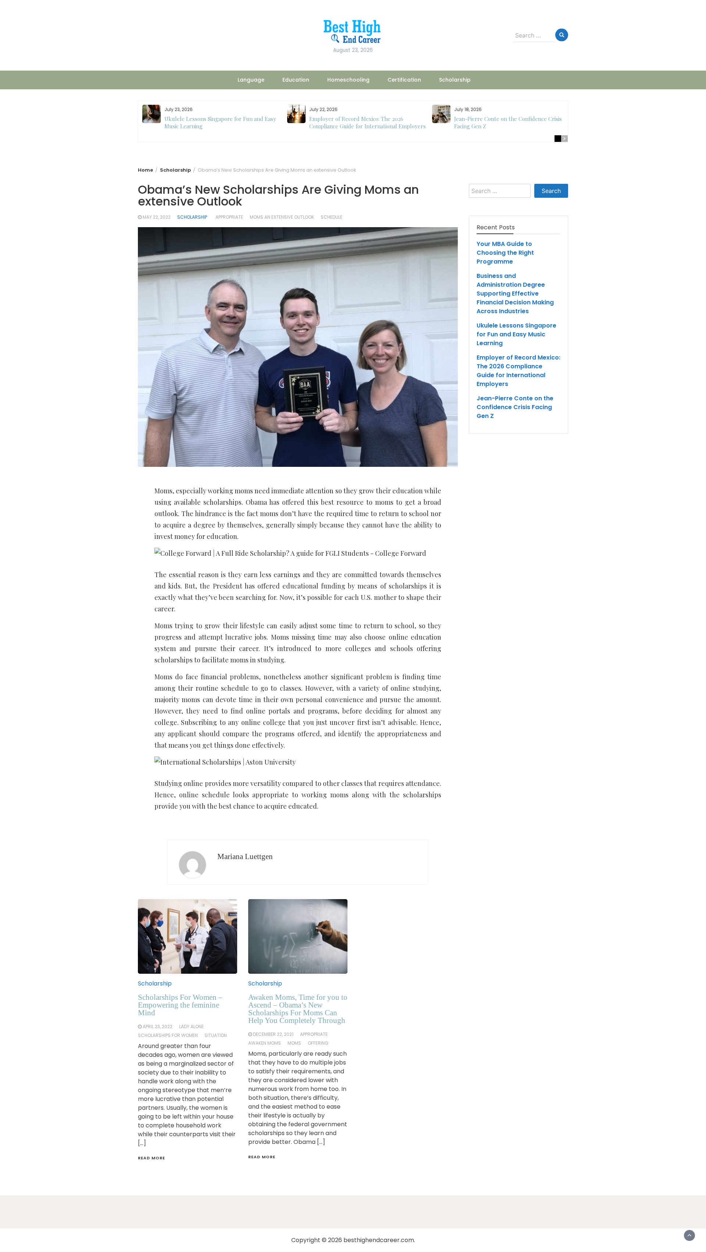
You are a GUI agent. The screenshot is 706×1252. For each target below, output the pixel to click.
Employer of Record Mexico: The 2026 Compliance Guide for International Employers (367, 122)
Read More (151, 1158)
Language (251, 79)
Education (295, 79)
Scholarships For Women (168, 1035)
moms (294, 1043)
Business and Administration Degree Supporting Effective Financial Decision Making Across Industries (515, 293)
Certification (404, 79)
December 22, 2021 (273, 1034)
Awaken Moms (264, 1043)
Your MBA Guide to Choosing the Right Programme (505, 253)
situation (215, 1035)
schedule (331, 217)
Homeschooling (348, 79)
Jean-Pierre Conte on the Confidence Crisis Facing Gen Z (515, 407)
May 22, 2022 (157, 217)
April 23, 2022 (157, 1026)
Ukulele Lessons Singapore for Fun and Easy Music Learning (516, 334)
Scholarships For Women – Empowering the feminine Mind (180, 1005)
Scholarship (455, 79)
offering (318, 1043)
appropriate (229, 217)
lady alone (191, 1026)
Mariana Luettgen (245, 856)
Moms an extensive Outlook (282, 217)
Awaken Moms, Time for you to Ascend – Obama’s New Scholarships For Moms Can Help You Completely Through (297, 1009)
